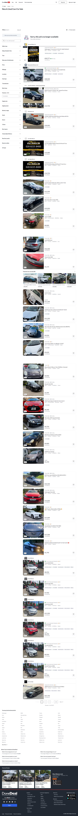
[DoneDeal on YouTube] (9, 802)
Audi (59, 713)
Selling (42, 798)
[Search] (4, 40)
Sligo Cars (4, 742)
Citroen (59, 719)
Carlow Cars (23, 742)
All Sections (29, 798)
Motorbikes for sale (31, 796)
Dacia (40, 721)
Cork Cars (4, 733)
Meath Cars (60, 733)
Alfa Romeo (23, 729)
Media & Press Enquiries (58, 796)
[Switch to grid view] (67, 30)
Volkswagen (4, 713)
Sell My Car (29, 800)
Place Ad (63, 2)
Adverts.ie (29, 811)
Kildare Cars (41, 733)
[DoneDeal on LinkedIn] (12, 802)
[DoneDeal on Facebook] (4, 802)
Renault (59, 717)
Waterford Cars (61, 735)
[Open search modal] (56, 2)
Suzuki (3, 723)
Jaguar (3, 727)
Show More (4, 744)
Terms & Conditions (17, 813)
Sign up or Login (72, 2)
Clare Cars (22, 740)
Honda (40, 719)
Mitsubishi (22, 725)
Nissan (59, 715)
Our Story (56, 794)
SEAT (22, 721)
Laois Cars (60, 740)
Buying (42, 796)
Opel (3, 719)
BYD (3, 725)
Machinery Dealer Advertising (59, 804)
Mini (21, 723)
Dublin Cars (60, 731)
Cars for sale (29, 794)
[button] (28, 2)
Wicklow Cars (41, 740)
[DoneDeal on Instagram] (15, 802)
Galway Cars (23, 733)
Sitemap (29, 803)
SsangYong (41, 731)
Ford (3, 715)
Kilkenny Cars (41, 742)
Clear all (19, 29)
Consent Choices (44, 805)
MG (21, 727)
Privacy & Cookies (8, 813)
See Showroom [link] (55, 776)
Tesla (59, 727)
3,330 (56, 701)
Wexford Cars (23, 735)
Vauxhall (40, 723)
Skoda (3, 717)
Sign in (9, 805)
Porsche (40, 727)
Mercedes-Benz (23, 715)
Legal (3, 813)
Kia (21, 717)
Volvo (22, 719)
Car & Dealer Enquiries (58, 800)
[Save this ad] (73, 59)
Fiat (58, 723)
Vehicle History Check (31, 801)
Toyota (40, 713)
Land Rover (4, 721)
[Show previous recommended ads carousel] (72, 271)
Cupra (59, 725)
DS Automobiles (61, 729)
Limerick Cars (4, 735)
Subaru (3, 731)
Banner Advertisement (58, 802)
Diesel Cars (60, 742)
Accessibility (43, 807)
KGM (22, 731)
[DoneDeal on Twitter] (7, 802)
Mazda (59, 721)
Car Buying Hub (30, 805)
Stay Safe (42, 800)
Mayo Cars (4, 740)
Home (8, 6)
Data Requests (43, 803)
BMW (22, 713)
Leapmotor (41, 729)
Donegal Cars (41, 735)
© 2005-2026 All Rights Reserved (69, 813)
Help (41, 794)
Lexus (40, 725)
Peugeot (41, 717)
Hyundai (40, 715)
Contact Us (43, 801)
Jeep (3, 729)
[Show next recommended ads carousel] (75, 271)
